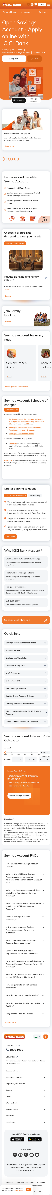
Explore (8, 296)
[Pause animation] (44, 219)
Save (36, 59)
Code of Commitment (33, 1186)
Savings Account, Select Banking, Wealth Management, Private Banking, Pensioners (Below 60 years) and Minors (26, 421)
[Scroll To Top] (45, 1036)
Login (42, 4)
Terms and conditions (24, 1182)
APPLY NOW (10, 536)
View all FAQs (10, 1022)
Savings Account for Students (21, 434)
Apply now (14, 58)
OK (28, 1189)
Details (10, 377)
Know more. (19, 1190)
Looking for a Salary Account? (17, 387)
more (7, 289)
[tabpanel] (26, 565)
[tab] (19, 100)
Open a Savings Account (19, 795)
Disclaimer (40, 1182)
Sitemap (9, 1182)
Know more (38, 52)
